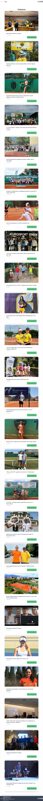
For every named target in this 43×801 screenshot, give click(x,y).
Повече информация (32, 37)
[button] (1, 1)
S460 (8, 800)
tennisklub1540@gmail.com (9, 798)
